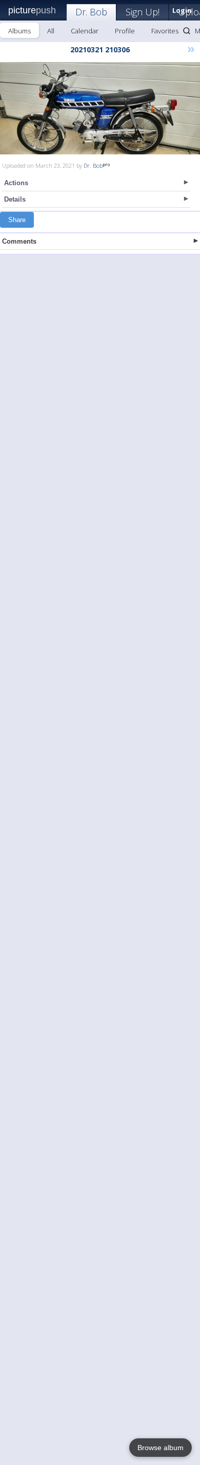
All (50, 30)
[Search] (186, 31)
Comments (19, 241)
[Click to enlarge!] (100, 108)
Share (17, 220)
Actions (16, 183)
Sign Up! (142, 12)
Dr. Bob (91, 12)
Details (15, 199)
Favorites (164, 30)
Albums (19, 30)
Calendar (84, 30)
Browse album (160, 1447)
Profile (125, 30)
